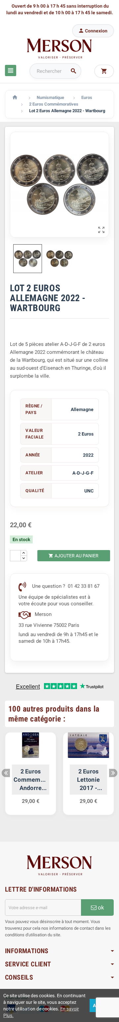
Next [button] (113, 773)
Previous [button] (6, 773)
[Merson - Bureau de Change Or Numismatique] (59, 48)
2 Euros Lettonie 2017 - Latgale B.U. (88, 780)
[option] (31, 777)
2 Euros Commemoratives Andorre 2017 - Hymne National (31, 780)
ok (100, 907)
